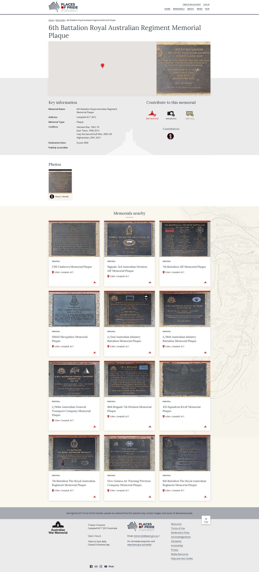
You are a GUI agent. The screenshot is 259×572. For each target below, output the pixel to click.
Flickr (111, 566)
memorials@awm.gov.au (146, 535)
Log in (206, 4)
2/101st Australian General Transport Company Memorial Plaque (71, 411)
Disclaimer (176, 541)
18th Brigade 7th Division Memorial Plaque (129, 409)
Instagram (101, 566)
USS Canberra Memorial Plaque (72, 266)
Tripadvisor (96, 566)
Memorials (179, 9)
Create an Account (192, 4)
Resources (176, 523)
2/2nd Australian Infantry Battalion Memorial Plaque (124, 339)
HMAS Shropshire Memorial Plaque (70, 339)
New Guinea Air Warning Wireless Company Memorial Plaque (129, 483)
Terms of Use (178, 528)
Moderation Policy (180, 532)
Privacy (174, 549)
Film (207, 9)
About (190, 9)
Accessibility (177, 545)
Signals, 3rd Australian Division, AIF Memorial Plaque (127, 268)
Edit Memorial (152, 118)
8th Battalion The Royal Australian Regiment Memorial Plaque (184, 483)
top (206, 522)
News (199, 9)
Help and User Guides (182, 558)
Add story (190, 118)
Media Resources (179, 554)
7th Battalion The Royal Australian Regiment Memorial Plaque (73, 483)
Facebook (91, 566)
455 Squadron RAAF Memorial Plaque (182, 409)
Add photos (171, 118)
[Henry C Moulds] (170, 136)
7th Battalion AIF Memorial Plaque (184, 266)
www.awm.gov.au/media (139, 544)
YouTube (106, 566)
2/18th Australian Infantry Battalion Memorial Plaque (180, 339)
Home (167, 9)
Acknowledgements (181, 536)
